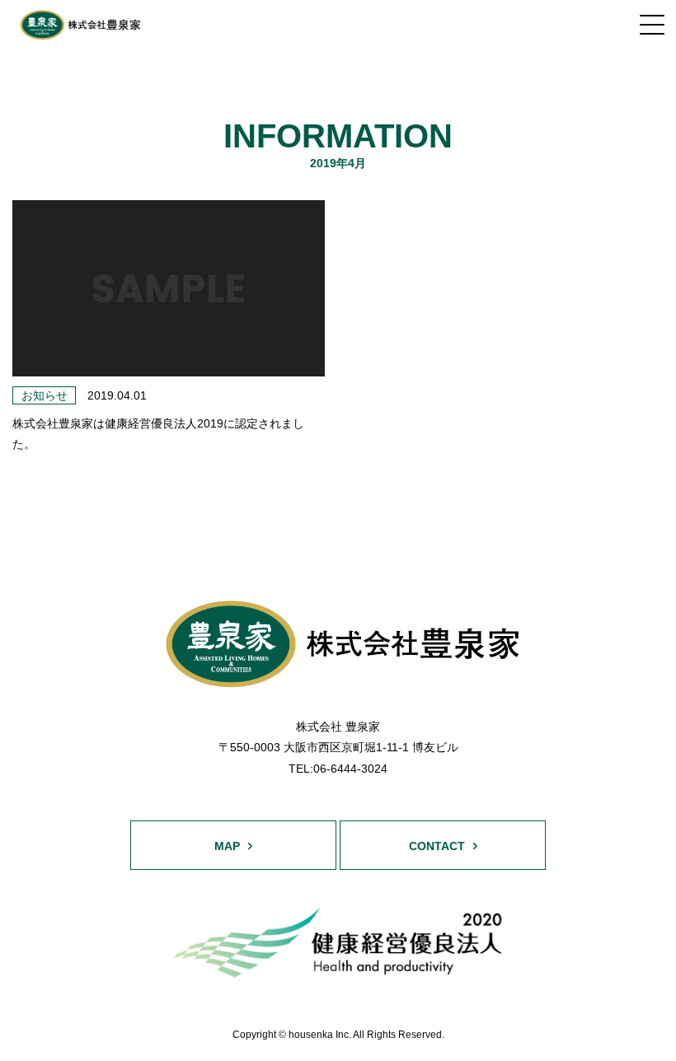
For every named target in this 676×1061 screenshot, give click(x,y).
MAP (227, 846)
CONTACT (437, 846)
